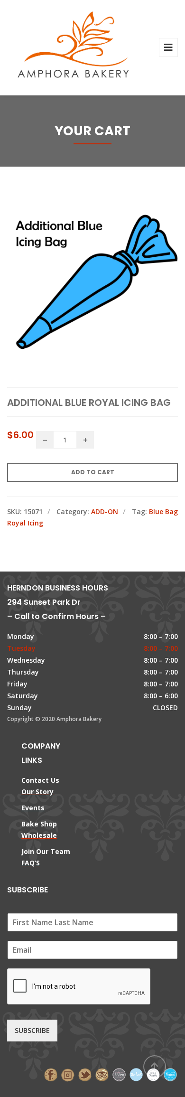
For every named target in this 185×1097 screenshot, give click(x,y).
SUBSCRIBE (32, 1030)
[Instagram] (67, 1073)
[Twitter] (84, 1073)
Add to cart (92, 472)
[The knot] (136, 1073)
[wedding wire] (170, 1073)
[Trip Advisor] (102, 1073)
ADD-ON (104, 511)
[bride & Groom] (119, 1073)
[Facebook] (50, 1073)
